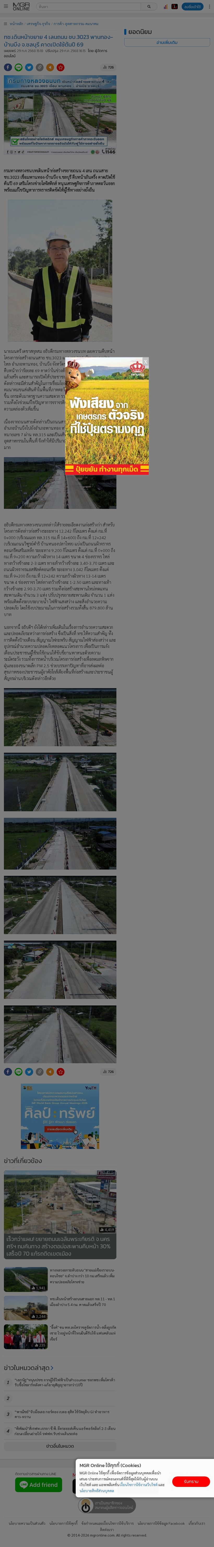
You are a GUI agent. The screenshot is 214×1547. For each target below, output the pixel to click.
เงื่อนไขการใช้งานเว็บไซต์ (139, 1484)
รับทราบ (191, 1481)
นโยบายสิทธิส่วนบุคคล (97, 1490)
